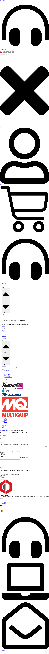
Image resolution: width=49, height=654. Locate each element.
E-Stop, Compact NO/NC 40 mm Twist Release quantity (8, 441)
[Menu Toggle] (0, 285)
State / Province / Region (24, 457)
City (10, 457)
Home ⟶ (3, 314)
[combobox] (4, 54)
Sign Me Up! (2, 479)
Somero (6, 430)
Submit (1, 467)
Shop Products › (4, 336)
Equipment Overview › (5, 334)
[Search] (0, 127)
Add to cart (1, 442)
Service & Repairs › (4, 338)
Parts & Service (2, 430)
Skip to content (2, 0)
